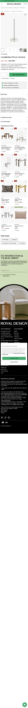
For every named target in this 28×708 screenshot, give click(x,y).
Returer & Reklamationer (7, 336)
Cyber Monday (4, 371)
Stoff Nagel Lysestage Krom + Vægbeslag (6, 174)
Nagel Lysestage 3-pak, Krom (6, 226)
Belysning (16, 333)
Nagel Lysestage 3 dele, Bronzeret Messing (6, 148)
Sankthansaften (5, 365)
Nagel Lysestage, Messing (18, 200)
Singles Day (3, 367)
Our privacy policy (17, 353)
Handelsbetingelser (5, 333)
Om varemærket (5, 121)
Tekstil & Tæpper (18, 338)
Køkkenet (16, 340)
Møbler (15, 331)
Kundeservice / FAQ (5, 331)
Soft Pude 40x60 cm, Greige (19, 226)
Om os (2, 338)
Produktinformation (6, 117)
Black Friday (4, 369)
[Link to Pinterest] (2, 417)
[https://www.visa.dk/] (6, 422)
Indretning (16, 336)
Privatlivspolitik (4, 342)
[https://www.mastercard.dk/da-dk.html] (2, 422)
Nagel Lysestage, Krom (20, 173)
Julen (2, 372)
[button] (24, 4)
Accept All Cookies (14, 358)
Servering (16, 334)
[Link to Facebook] (5, 417)
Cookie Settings (14, 362)
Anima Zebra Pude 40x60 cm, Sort (5, 200)
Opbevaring (17, 342)
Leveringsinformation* (6, 334)
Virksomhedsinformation (7, 340)
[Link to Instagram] (9, 417)
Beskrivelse (4, 94)
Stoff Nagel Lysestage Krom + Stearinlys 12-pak (20, 148)
